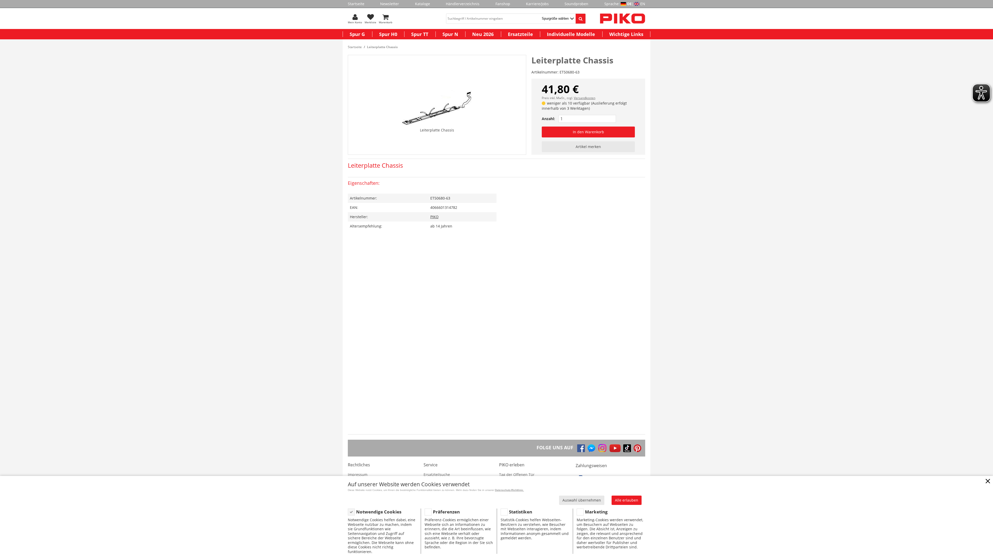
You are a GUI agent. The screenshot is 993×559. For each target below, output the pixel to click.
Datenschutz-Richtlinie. (509, 490)
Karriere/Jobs (537, 3)
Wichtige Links (626, 34)
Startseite (356, 3)
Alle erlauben (626, 500)
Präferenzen (446, 512)
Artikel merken (588, 146)
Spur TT (419, 34)
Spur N (450, 34)
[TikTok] (627, 448)
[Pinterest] (637, 448)
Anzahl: (548, 118)
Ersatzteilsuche (437, 474)
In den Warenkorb (588, 131)
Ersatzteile (520, 34)
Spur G (357, 34)
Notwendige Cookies (378, 512)
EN (642, 3)
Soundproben (576, 3)
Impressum (357, 474)
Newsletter (389, 3)
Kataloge (422, 3)
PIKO (434, 216)
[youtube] (615, 448)
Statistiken (520, 512)
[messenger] (591, 448)
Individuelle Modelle (571, 34)
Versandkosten (584, 98)
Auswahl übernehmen (581, 500)
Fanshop (502, 3)
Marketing (596, 512)
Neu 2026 (483, 34)
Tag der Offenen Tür (517, 474)
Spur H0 (388, 34)
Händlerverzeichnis (462, 3)
